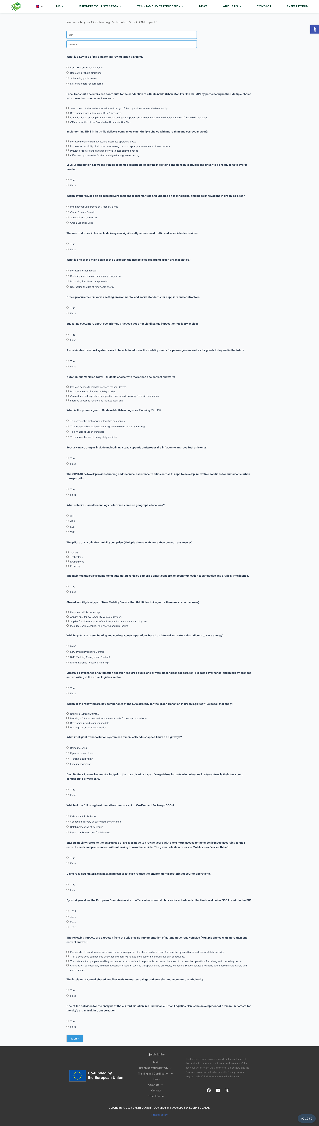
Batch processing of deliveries (86, 826)
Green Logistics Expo (81, 222)
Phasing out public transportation (88, 727)
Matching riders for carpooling (86, 83)
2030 (73, 916)
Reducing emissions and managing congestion (95, 276)
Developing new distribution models (89, 723)
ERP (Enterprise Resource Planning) (89, 662)
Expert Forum (298, 6)
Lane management (80, 764)
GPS (72, 521)
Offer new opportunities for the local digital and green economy (104, 155)
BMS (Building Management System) (90, 657)
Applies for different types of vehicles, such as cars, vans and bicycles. (109, 621)
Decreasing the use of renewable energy (92, 286)
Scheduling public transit (83, 78)
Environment (77, 561)
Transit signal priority (81, 758)
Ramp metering (78, 747)
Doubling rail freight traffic (84, 713)
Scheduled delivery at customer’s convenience (95, 821)
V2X (72, 532)
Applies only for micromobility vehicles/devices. (96, 616)
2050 (73, 927)
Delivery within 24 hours (83, 816)
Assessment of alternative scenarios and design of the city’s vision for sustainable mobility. (119, 108)
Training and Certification (158, 6)
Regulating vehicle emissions (85, 72)
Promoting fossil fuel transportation (89, 281)
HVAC (73, 646)
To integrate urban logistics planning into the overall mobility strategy (107, 426)
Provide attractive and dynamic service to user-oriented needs (104, 150)
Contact (264, 6)
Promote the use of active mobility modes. (93, 391)
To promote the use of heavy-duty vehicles (93, 437)
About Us (230, 6)
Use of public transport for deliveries (90, 832)
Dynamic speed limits (81, 753)
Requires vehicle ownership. (85, 612)
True (72, 180)
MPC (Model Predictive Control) (87, 651)
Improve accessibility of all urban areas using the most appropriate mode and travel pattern (120, 146)
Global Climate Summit (82, 212)
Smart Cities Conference (83, 217)
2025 (73, 911)
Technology (76, 557)
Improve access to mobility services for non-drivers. (98, 387)
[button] (314, 29)
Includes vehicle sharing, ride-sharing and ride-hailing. (99, 625)
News (203, 6)
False (73, 185)
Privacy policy (159, 1114)
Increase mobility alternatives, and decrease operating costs (103, 141)
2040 (73, 921)
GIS (72, 516)
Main (59, 6)
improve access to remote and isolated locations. (96, 400)
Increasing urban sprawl (83, 270)
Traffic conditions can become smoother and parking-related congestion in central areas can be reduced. (127, 956)
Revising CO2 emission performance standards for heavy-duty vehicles (109, 718)
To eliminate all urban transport (87, 431)
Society (74, 552)
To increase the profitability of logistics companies (97, 421)
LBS (72, 526)
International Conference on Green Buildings (94, 206)
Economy (75, 566)
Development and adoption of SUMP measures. (96, 113)
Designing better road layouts (86, 67)
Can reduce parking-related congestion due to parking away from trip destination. (115, 396)
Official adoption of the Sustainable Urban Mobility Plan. (100, 122)
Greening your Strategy (98, 6)
